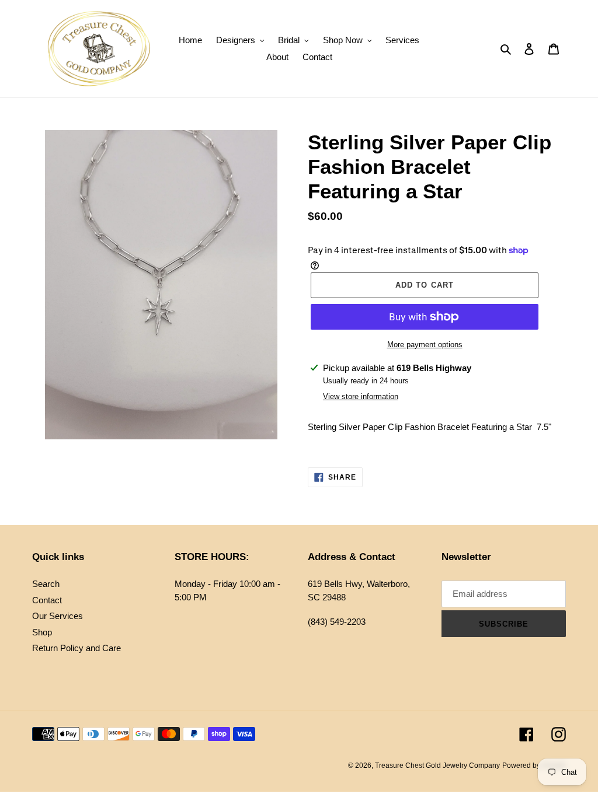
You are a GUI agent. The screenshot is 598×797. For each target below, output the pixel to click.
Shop (42, 632)
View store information (360, 396)
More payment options (425, 344)
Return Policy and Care (76, 648)
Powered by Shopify (534, 765)
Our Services (57, 616)
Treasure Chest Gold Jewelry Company (437, 765)
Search (46, 584)
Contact (47, 600)
